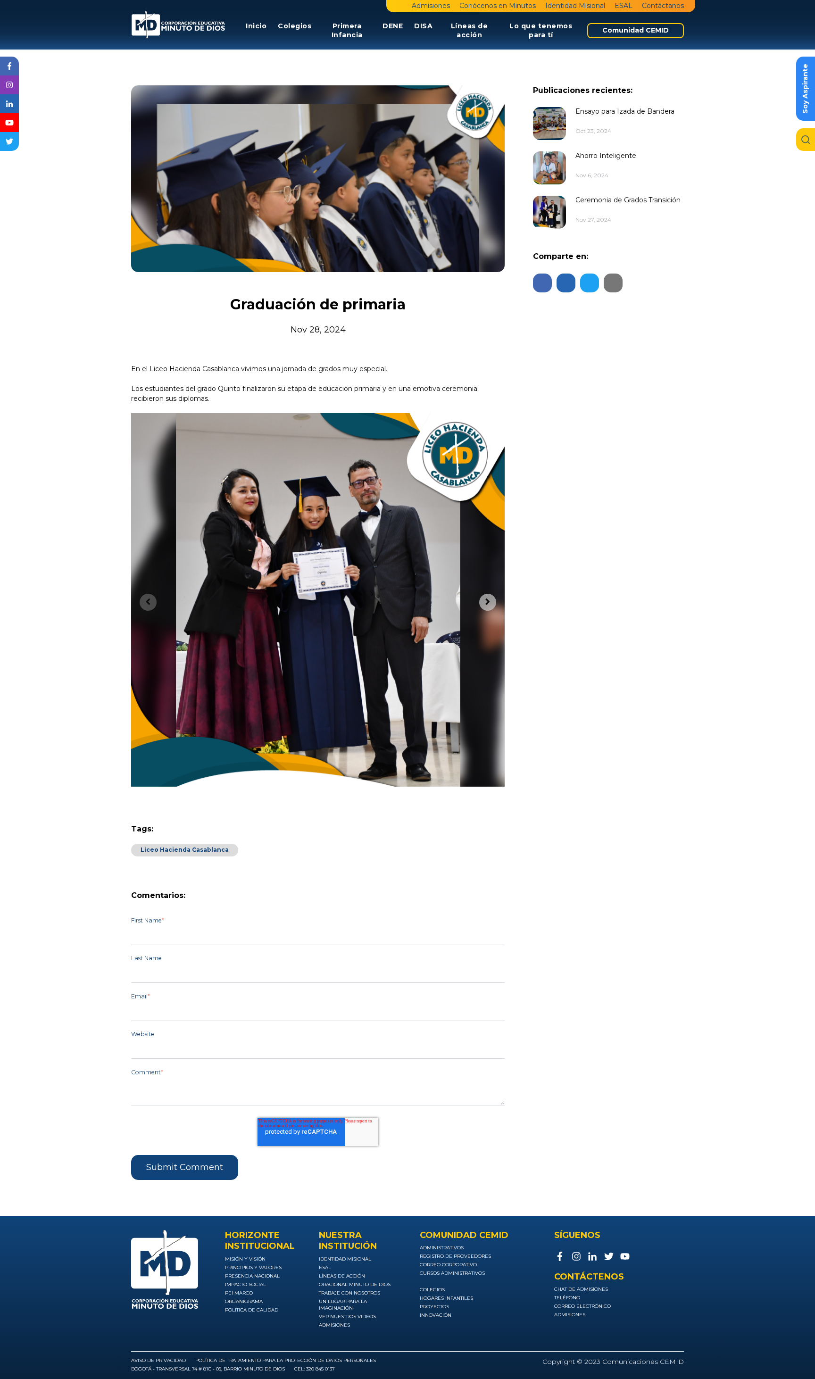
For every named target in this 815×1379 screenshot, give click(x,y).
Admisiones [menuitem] (431, 5)
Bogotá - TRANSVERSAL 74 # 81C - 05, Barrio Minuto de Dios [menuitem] (208, 1369)
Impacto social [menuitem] (245, 1284)
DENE (393, 26)
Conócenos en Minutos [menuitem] (497, 5)
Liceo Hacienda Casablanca (185, 849)
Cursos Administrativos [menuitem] (452, 1273)
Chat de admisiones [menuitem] (581, 1289)
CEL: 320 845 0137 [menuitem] (314, 1369)
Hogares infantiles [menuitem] (446, 1298)
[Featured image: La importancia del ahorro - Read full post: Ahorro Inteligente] (549, 167)
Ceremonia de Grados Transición (628, 200)
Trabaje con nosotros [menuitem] (349, 1293)
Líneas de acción (469, 31)
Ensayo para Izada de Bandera (624, 111)
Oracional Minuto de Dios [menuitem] (355, 1284)
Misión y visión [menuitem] (245, 1259)
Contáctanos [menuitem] (663, 5)
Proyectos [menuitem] (434, 1307)
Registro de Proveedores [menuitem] (455, 1256)
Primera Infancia (347, 31)
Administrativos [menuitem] (442, 1248)
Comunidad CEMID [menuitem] (635, 30)
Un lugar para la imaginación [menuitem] (343, 1304)
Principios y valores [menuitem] (253, 1267)
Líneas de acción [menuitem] (342, 1276)
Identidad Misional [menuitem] (575, 5)
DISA (423, 26)
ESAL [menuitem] (623, 5)
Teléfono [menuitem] (567, 1298)
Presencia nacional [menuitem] (252, 1276)
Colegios (294, 26)
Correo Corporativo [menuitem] (448, 1265)
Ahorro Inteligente (605, 155)
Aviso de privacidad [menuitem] (158, 1360)
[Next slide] (487, 602)
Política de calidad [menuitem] (251, 1310)
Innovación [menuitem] (435, 1315)
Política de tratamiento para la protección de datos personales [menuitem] (285, 1360)
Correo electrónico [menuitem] (582, 1306)
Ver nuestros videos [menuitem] (347, 1316)
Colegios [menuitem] (432, 1290)
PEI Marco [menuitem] (239, 1293)
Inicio (256, 26)
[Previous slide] (148, 602)
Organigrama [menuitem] (244, 1301)
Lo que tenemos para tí (540, 31)
